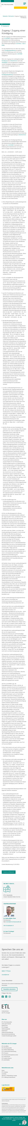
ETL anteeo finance (7, 1058)
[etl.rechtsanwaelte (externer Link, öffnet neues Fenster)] (3, 996)
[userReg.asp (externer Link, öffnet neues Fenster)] (8, 1089)
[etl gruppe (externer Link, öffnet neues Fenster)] (6, 996)
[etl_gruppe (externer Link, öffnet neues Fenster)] (10, 996)
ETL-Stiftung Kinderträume (8, 1077)
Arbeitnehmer (13, 60)
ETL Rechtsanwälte (7, 1048)
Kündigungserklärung (10, 50)
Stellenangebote (6, 1029)
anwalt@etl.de (5, 974)
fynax (3, 1070)
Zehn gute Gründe (6, 1023)
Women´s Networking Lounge (9, 1075)
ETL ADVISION (6, 1060)
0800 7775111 (6, 971)
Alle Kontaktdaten (8, 925)
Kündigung (4, 60)
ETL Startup (5, 1072)
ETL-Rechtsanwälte (7, 1022)
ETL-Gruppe (5, 1027)
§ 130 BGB (7, 38)
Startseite (5, 16)
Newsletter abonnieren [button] (9, 989)
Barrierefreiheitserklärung (8, 1034)
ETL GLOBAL (5, 1046)
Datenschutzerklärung (7, 1032)
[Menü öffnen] (24, 3)
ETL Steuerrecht (6, 1056)
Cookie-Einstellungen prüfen (9, 1035)
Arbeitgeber (5, 62)
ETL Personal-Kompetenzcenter (10, 1054)
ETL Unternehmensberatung (9, 1051)
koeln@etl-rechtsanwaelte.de (13, 921)
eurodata (4, 1073)
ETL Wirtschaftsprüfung (8, 1049)
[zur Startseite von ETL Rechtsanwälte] (7, 4)
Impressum (4, 1030)
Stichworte (11, 16)
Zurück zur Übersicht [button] (8, 872)
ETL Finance (5, 1053)
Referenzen (5, 1025)
